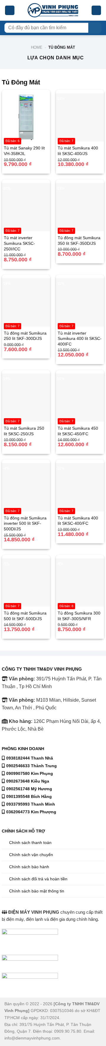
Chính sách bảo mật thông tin (36, 891)
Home (36, 47)
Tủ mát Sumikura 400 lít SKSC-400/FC (78, 521)
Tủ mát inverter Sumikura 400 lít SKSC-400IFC (80, 338)
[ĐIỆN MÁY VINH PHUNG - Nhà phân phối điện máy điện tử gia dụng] (53, 10)
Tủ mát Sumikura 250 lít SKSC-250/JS (24, 431)
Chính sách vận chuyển (31, 854)
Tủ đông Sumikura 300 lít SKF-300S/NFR (79, 616)
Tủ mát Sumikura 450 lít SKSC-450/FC (78, 431)
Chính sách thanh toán (30, 842)
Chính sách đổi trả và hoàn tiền (38, 878)
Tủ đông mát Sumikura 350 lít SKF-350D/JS (79, 240)
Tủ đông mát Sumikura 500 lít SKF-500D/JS (25, 616)
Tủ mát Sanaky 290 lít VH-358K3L (24, 151)
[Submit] (95, 28)
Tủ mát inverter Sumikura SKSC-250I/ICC (19, 243)
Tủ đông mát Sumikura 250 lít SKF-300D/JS (25, 336)
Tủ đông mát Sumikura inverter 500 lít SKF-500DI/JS (25, 523)
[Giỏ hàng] (96, 10)
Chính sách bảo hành (29, 866)
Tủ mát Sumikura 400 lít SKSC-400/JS (78, 151)
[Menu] (9, 10)
